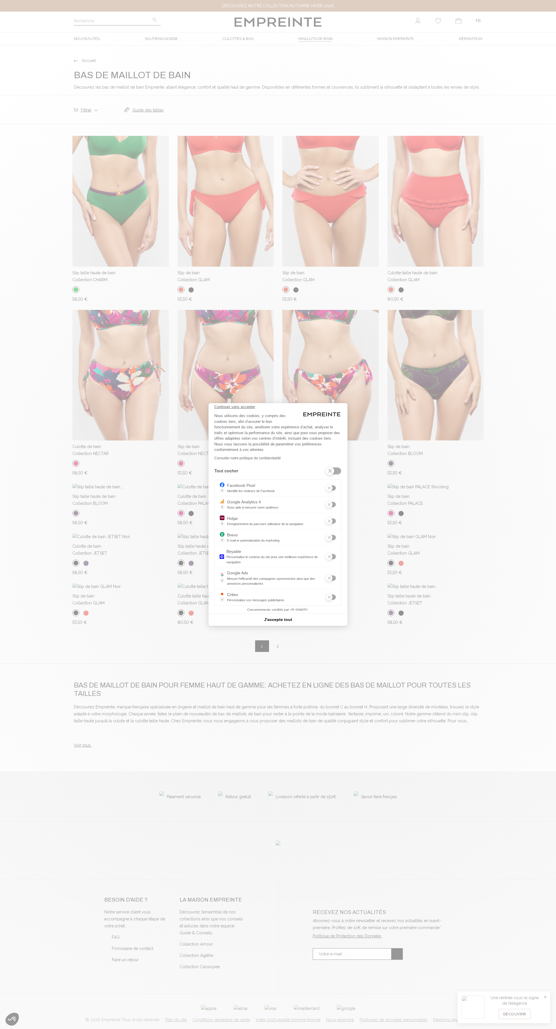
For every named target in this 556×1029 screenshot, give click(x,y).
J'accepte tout (278, 619)
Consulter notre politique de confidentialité (247, 458)
